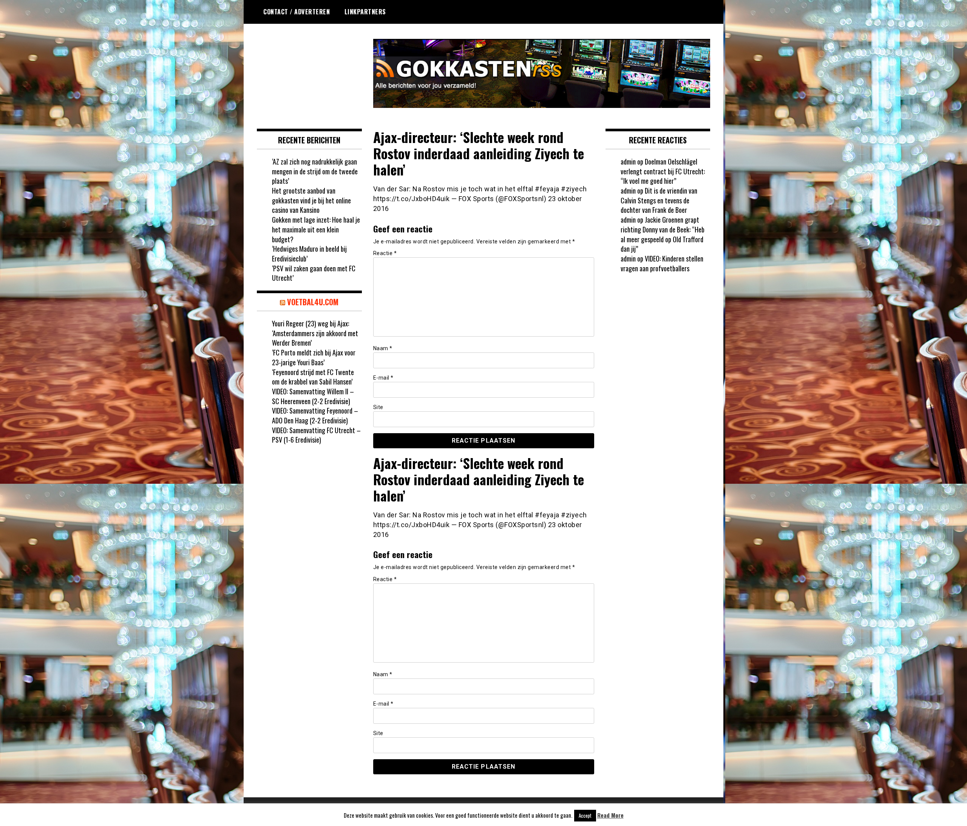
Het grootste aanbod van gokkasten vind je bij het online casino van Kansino (311, 200)
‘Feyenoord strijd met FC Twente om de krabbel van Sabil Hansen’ (313, 377)
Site (378, 407)
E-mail (383, 378)
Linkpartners (365, 11)
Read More (610, 815)
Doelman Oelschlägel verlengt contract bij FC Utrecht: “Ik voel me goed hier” (663, 171)
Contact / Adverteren (296, 11)
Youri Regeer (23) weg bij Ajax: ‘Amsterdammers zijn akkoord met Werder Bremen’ (315, 333)
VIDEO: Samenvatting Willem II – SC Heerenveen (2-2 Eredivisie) (313, 396)
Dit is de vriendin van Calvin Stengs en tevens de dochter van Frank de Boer (659, 200)
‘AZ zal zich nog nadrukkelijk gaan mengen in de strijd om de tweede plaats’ (315, 171)
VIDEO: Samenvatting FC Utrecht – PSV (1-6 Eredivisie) (316, 435)
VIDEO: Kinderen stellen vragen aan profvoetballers (662, 263)
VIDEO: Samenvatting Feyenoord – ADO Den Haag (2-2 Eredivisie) (315, 415)
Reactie (385, 253)
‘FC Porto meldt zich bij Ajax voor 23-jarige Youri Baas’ (313, 357)
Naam (382, 348)
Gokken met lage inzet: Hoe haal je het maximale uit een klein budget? (316, 229)
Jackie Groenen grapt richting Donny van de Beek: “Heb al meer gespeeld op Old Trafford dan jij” (662, 234)
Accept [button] (585, 815)
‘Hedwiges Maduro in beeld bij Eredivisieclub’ (309, 253)
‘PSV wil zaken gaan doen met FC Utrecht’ (313, 273)
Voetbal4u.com (312, 302)
